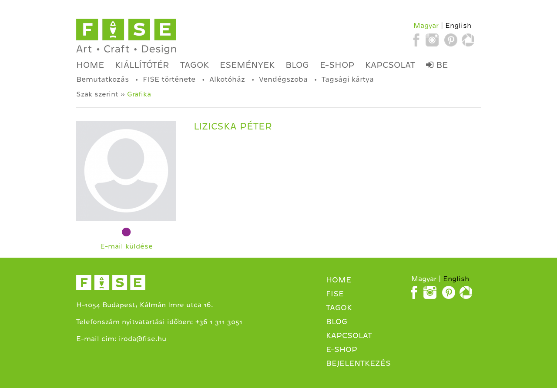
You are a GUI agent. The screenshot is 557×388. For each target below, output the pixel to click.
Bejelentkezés (358, 363)
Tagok (194, 64)
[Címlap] (126, 36)
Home (90, 64)
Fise (335, 294)
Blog (297, 64)
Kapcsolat (390, 64)
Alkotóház (227, 79)
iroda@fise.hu (142, 338)
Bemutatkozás (102, 79)
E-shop (337, 64)
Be (440, 64)
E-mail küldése (126, 246)
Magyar (426, 25)
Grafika (139, 94)
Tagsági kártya (348, 79)
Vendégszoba (283, 79)
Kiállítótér (142, 64)
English (458, 25)
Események (247, 64)
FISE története (169, 79)
